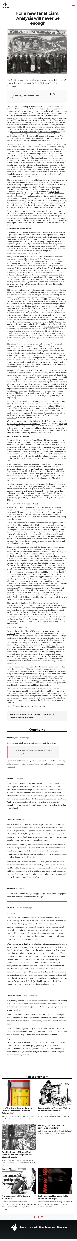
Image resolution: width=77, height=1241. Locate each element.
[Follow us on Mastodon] (42, 1217)
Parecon (29, 717)
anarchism (27, 714)
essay (56, 415)
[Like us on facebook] (34, 1217)
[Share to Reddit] (54, 93)
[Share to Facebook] (50, 93)
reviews (38, 714)
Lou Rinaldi (48, 714)
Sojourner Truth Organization (45, 421)
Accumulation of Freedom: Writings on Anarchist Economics (35, 132)
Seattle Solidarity (52, 326)
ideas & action (17, 717)
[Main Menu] (73, 4)
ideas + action (39, 706)
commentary (12, 417)
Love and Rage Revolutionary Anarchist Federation (36, 422)
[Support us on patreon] (38, 1217)
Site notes (62, 1227)
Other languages (47, 1227)
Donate (23, 1227)
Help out (33, 1227)
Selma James (51, 413)
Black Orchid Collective (41, 426)
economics (15, 714)
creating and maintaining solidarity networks (28, 322)
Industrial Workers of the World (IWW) (36, 266)
